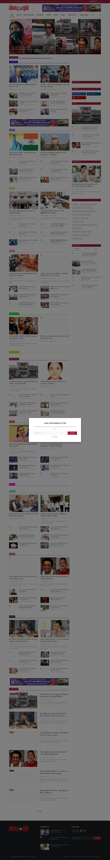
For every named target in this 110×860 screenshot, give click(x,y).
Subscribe (72, 433)
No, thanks (54, 437)
